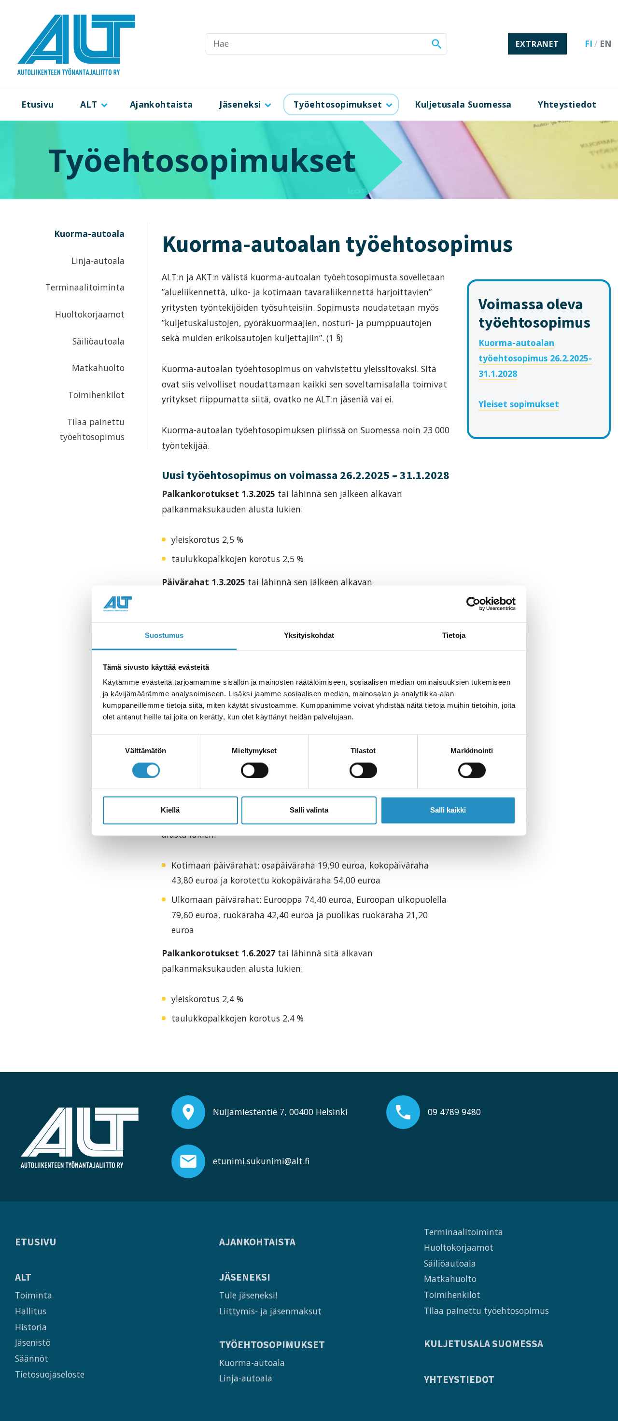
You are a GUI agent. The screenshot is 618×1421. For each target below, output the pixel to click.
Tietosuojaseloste (49, 1374)
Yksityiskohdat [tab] (309, 636)
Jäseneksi (240, 104)
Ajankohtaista (161, 104)
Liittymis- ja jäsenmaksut (270, 1311)
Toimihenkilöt (96, 394)
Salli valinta (309, 810)
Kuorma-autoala (89, 233)
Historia (31, 1327)
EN (606, 43)
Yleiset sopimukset (518, 404)
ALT (88, 104)
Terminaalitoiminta (85, 287)
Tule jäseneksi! (248, 1295)
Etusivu (37, 104)
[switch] (254, 770)
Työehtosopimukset (338, 104)
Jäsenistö (33, 1342)
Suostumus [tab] (164, 636)
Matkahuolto (98, 367)
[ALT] (76, 44)
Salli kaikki (448, 810)
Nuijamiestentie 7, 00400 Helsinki (280, 1111)
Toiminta (33, 1295)
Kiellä (170, 810)
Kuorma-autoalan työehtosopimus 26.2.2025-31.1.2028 (535, 358)
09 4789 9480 (454, 1111)
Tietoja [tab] (453, 636)
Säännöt (31, 1358)
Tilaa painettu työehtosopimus (92, 429)
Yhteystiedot (567, 104)
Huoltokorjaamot (90, 314)
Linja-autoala (98, 260)
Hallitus (30, 1311)
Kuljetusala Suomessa (463, 104)
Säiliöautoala (98, 341)
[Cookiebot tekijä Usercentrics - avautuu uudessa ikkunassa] (473, 603)
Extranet (537, 44)
